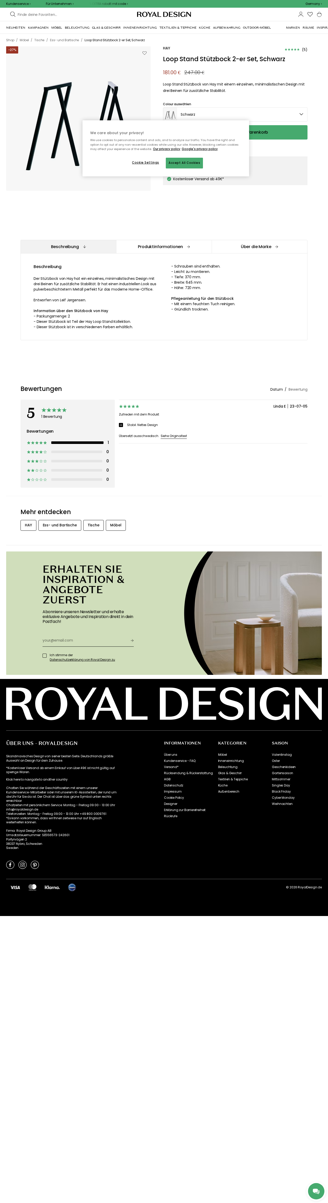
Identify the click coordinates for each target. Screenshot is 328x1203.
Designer (170, 803)
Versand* (171, 767)
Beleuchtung (228, 767)
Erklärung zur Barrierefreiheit (185, 810)
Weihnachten (282, 803)
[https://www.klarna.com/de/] (52, 887)
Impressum (173, 791)
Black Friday (281, 791)
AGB (167, 779)
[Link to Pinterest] (35, 864)
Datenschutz (173, 785)
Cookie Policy (174, 797)
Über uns (170, 754)
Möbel (222, 754)
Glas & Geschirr (230, 773)
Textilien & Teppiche (233, 779)
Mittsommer (281, 779)
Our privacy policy (166, 149)
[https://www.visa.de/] (15, 887)
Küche (223, 785)
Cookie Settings (145, 163)
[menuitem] (15, 27)
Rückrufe (170, 816)
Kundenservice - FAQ (180, 760)
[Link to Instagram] (22, 864)
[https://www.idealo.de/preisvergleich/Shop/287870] (72, 887)
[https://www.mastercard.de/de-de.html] (32, 887)
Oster (276, 760)
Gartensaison (282, 773)
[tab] (68, 246)
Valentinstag (282, 754)
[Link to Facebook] (10, 864)
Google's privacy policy (200, 149)
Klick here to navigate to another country (36, 780)
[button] (313, 4)
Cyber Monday (283, 797)
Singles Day (281, 785)
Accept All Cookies (184, 163)
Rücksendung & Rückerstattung (188, 773)
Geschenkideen (284, 767)
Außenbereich (228, 791)
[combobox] (313, 4)
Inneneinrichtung (231, 760)
